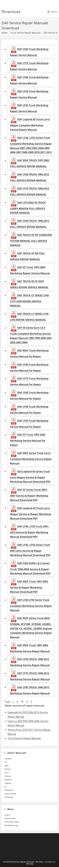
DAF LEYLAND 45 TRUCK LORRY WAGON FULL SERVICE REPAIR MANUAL (28, 207)
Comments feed (12, 821)
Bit (37, 861)
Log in (7, 815)
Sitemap (29, 863)
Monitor (8, 779)
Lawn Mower (10, 793)
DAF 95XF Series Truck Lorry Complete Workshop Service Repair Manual (31, 458)
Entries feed (10, 818)
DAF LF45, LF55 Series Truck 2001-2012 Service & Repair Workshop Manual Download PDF (30, 550)
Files (41, 861)
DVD (6, 765)
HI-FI (7, 772)
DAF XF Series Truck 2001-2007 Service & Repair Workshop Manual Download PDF (29, 495)
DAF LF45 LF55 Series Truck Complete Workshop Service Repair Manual (31, 605)
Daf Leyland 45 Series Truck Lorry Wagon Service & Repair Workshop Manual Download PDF (30, 476)
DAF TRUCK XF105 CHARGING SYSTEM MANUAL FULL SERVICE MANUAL (31, 240)
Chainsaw (9, 797)
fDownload (11, 11)
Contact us (49, 861)
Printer (8, 776)
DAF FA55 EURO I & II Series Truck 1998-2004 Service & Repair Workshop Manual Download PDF (30, 568)
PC (6, 786)
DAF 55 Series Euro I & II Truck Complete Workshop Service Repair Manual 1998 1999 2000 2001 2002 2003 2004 (31, 335)
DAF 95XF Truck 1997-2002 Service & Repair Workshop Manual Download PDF (29, 586)
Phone (7, 769)
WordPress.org (11, 825)
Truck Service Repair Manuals (24, 738)
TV (6, 762)
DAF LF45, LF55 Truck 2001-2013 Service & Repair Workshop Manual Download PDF (29, 531)
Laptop (8, 783)
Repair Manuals (27, 861)
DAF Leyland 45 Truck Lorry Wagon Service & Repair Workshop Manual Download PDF (30, 513)
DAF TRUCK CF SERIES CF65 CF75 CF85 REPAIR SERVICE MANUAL (29, 300)
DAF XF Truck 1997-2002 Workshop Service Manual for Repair (27, 440)
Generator (9, 790)
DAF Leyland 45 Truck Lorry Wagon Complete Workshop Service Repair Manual (30, 124)
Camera (8, 758)
